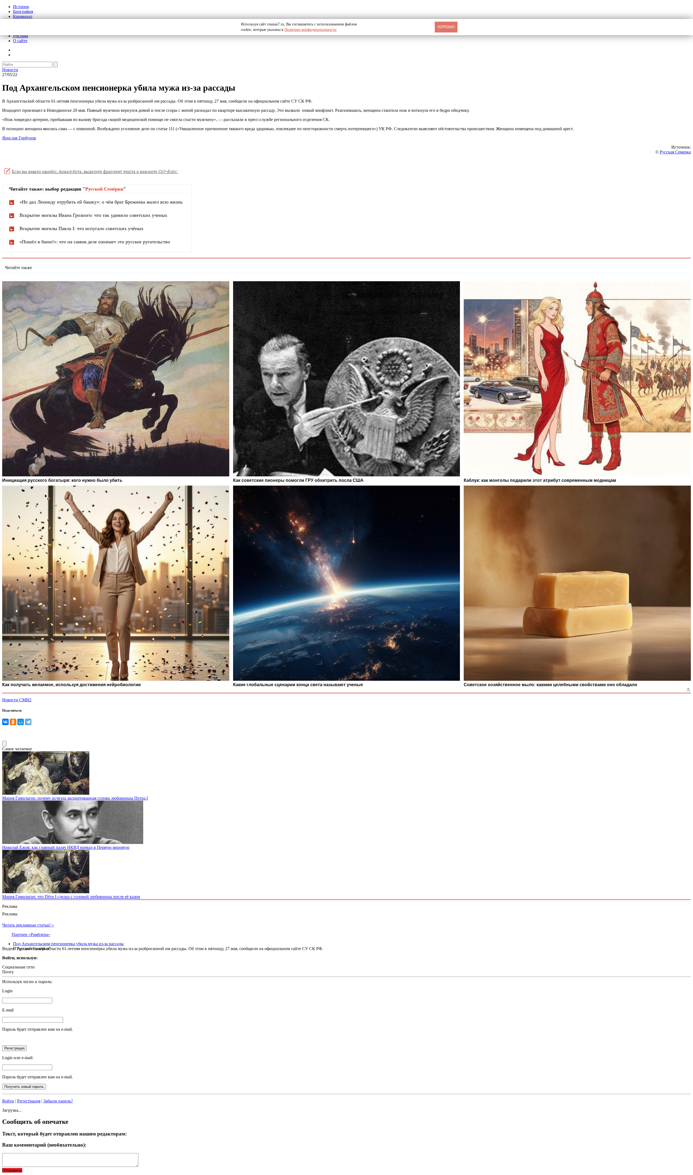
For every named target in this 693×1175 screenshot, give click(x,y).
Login (7, 991)
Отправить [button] (12, 1170)
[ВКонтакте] (5, 722)
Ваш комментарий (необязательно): (44, 1145)
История (21, 6)
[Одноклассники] (13, 722)
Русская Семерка (675, 152)
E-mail (8, 1010)
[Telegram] (28, 722)
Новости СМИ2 (16, 700)
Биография (23, 11)
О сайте (20, 40)
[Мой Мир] (20, 722)
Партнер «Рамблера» (31, 934)
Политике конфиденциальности (310, 30)
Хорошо (446, 27)
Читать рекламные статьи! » (28, 925)
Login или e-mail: (17, 1057)
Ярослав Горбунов (19, 138)
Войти (8, 1101)
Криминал (22, 16)
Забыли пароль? (58, 1101)
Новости (10, 69)
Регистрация (28, 1101)
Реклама (20, 36)
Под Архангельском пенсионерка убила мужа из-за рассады (68, 943)
